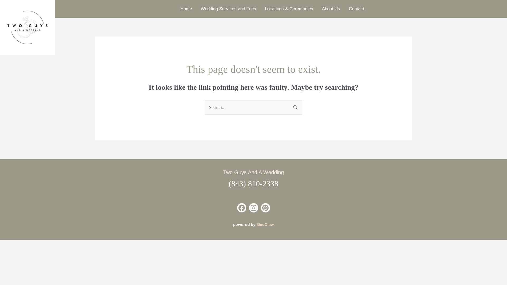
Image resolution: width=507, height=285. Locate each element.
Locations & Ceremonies (289, 8)
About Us (331, 8)
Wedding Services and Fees (228, 8)
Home (186, 8)
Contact (356, 8)
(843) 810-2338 (253, 183)
